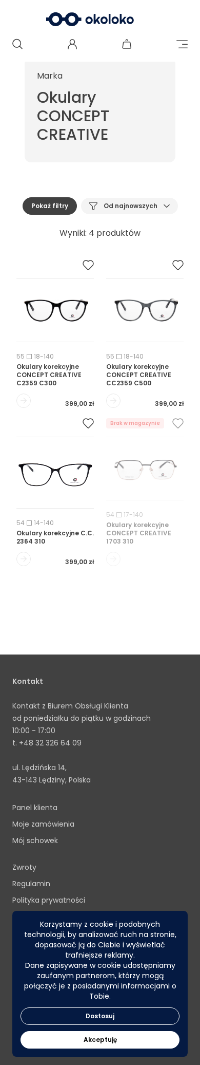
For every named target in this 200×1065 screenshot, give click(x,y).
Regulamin (31, 884)
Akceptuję (100, 1039)
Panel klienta (34, 807)
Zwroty (24, 867)
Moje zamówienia (43, 824)
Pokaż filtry (49, 205)
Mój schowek (35, 840)
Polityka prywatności (48, 900)
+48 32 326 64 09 (50, 743)
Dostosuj (100, 1016)
